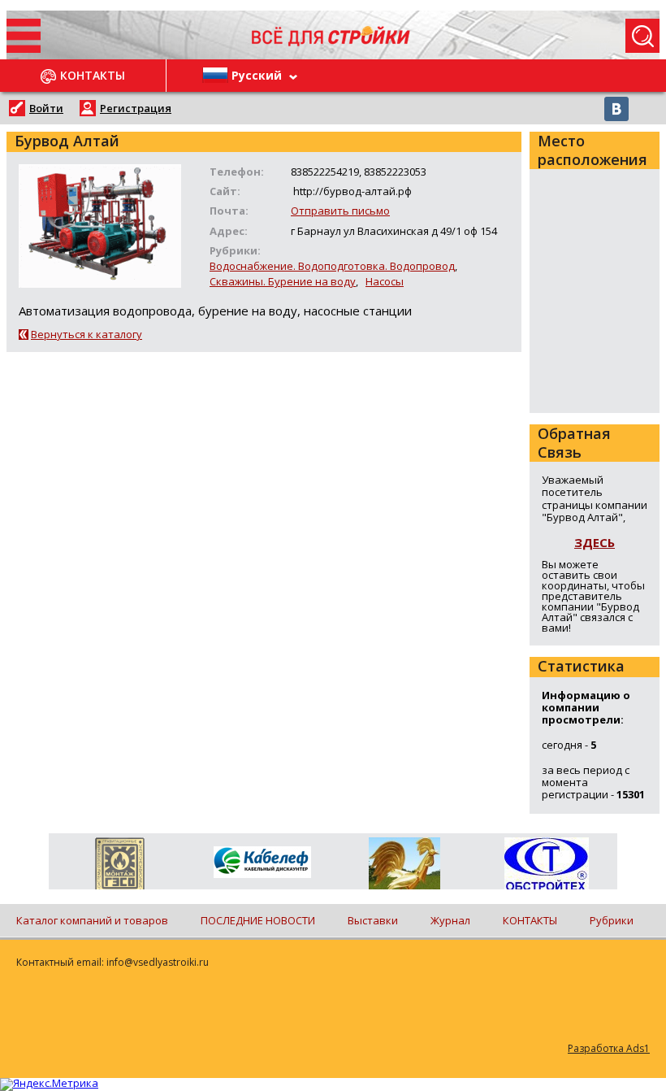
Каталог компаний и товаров (92, 920)
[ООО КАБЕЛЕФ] (262, 863)
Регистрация (135, 108)
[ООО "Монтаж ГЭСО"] (119, 866)
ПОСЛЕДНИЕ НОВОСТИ (258, 920)
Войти (46, 108)
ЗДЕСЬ (594, 542)
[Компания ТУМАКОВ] (404, 866)
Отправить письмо (340, 210)
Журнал (450, 920)
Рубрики (612, 920)
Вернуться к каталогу (86, 334)
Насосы (384, 281)
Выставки (373, 920)
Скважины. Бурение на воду (283, 281)
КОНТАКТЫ (530, 920)
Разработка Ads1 (609, 1048)
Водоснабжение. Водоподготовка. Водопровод (332, 266)
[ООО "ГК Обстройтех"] (546, 865)
